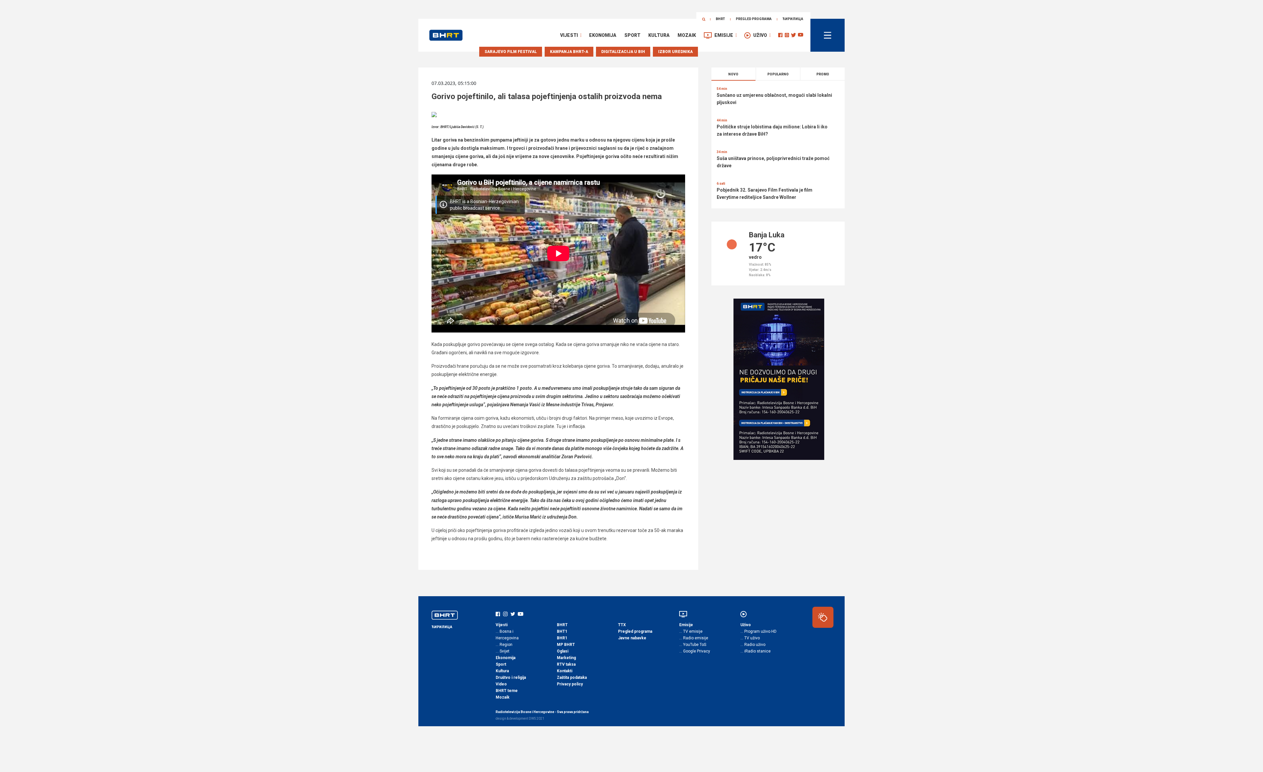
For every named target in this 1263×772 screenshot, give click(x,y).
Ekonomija (602, 35)
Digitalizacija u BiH (623, 51)
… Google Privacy (694, 651)
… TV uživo (750, 638)
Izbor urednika (675, 51)
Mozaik (687, 35)
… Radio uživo (752, 644)
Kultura (659, 35)
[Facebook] (780, 35)
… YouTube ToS (692, 644)
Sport (632, 35)
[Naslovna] (446, 35)
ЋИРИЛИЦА (792, 19)
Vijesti (569, 35)
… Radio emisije (693, 638)
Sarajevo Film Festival (510, 51)
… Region (504, 644)
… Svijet (502, 651)
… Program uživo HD (758, 631)
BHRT (720, 19)
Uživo (760, 35)
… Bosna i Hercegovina (507, 634)
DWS (532, 718)
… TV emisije (691, 631)
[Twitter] (793, 35)
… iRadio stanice (755, 651)
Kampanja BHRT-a (569, 51)
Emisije (723, 35)
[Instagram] (787, 35)
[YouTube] (800, 35)
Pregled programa (754, 19)
